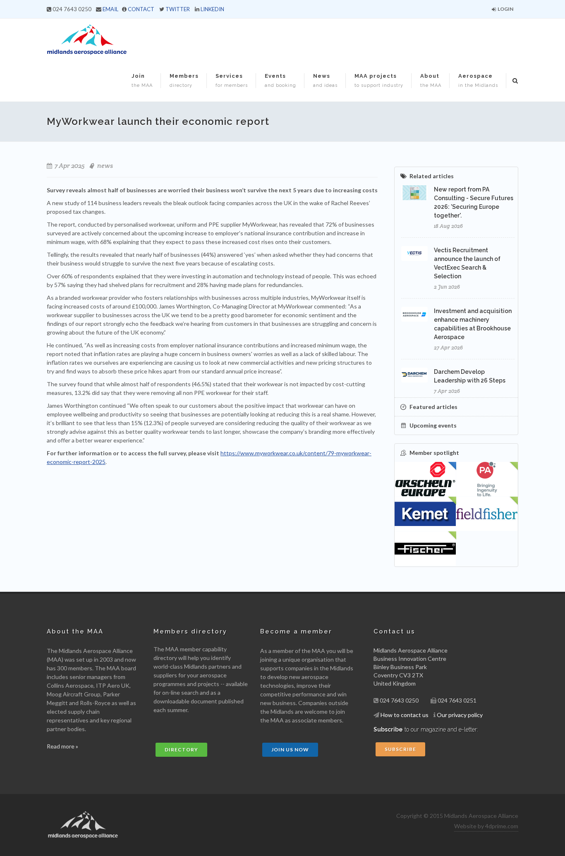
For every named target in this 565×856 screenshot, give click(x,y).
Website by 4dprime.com (486, 826)
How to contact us (405, 714)
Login (505, 9)
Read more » (62, 746)
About (430, 80)
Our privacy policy (460, 714)
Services (231, 80)
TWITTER (177, 9)
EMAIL (110, 9)
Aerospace (478, 80)
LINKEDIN (212, 9)
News (325, 80)
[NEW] (487, 479)
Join (142, 80)
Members (184, 80)
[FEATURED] (425, 479)
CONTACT (141, 9)
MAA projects (378, 80)
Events (280, 80)
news (105, 165)
